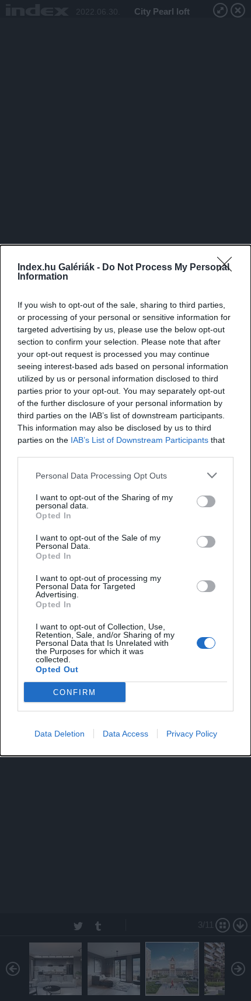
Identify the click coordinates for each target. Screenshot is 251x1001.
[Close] (228, 268)
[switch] (206, 501)
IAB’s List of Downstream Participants (139, 440)
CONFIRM (74, 692)
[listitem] (125, 475)
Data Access (125, 733)
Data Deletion (59, 733)
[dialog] (125, 500)
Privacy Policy (191, 733)
